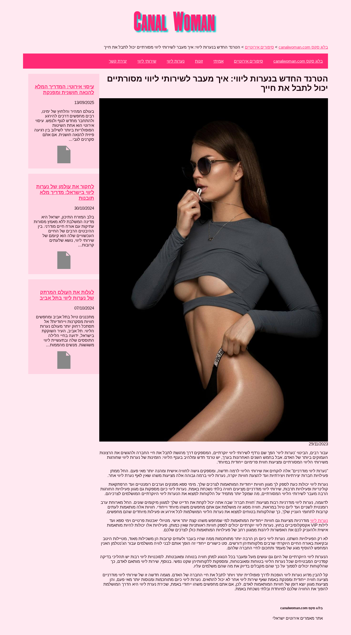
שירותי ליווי (146, 61)
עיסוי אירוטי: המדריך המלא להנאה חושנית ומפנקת (64, 89)
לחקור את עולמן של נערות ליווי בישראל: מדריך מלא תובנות (65, 192)
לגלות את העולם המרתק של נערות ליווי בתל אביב (67, 295)
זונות (199, 61)
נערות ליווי (176, 61)
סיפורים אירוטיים (248, 61)
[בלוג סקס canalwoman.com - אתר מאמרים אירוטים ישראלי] (175, 33)
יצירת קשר (118, 61)
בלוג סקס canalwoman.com (298, 61)
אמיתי (218, 61)
